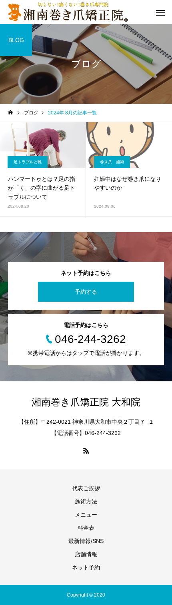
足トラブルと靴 (28, 162)
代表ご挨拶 (86, 488)
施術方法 (86, 501)
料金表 (86, 528)
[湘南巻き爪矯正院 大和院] (68, 12)
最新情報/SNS (86, 541)
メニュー (86, 514)
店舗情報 (86, 554)
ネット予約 (86, 567)
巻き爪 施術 (112, 162)
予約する (86, 291)
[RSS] (86, 451)
